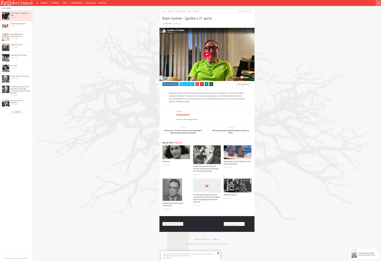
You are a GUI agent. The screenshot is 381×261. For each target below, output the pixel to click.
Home (164, 11)
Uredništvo (168, 23)
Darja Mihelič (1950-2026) (18, 55)
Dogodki (44, 3)
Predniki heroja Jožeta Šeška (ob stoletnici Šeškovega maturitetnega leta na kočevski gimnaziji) (205, 168)
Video (65, 3)
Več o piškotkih (202, 239)
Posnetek (195, 11)
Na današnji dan (180, 11)
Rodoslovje (90, 3)
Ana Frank (13, 66)
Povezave (102, 3)
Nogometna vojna (16, 45)
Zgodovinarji (76, 3)
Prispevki (55, 3)
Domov (215, 239)
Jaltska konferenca (230, 195)
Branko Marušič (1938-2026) (19, 76)
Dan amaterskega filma (17, 24)
